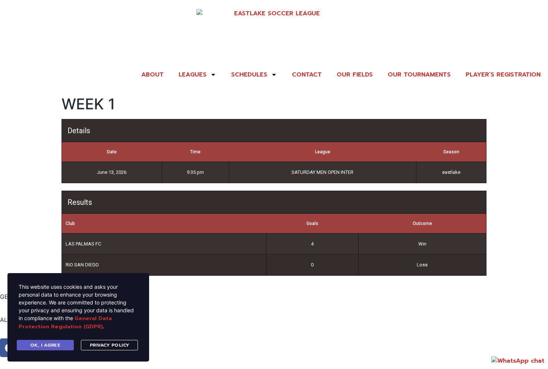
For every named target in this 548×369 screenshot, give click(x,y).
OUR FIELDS (355, 74)
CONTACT (307, 74)
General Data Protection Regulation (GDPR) (65, 323)
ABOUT (152, 74)
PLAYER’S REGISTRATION (503, 74)
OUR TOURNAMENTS (419, 74)
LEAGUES (193, 74)
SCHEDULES (249, 74)
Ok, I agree (45, 345)
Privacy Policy (109, 345)
